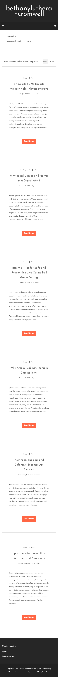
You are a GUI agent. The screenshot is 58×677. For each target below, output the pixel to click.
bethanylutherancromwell (29, 11)
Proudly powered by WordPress (37, 672)
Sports (25, 78)
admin (36, 94)
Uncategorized (25, 170)
